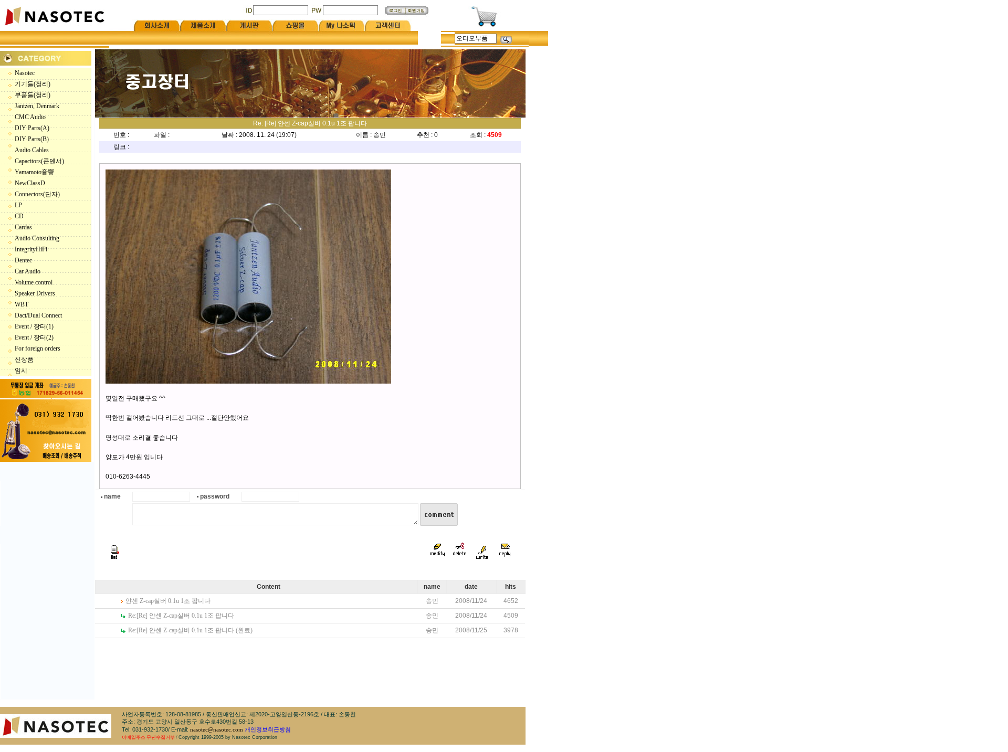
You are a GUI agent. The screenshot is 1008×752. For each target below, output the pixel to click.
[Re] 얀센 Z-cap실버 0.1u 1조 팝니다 (181, 615)
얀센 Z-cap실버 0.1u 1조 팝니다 (168, 601)
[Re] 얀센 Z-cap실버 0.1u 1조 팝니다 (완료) (190, 630)
